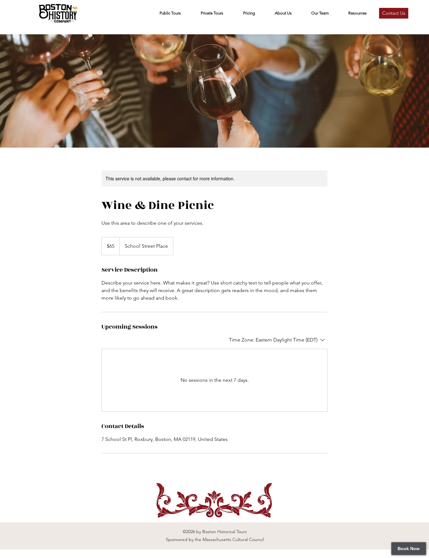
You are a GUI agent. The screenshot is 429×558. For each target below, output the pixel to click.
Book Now (409, 548)
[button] (320, 13)
